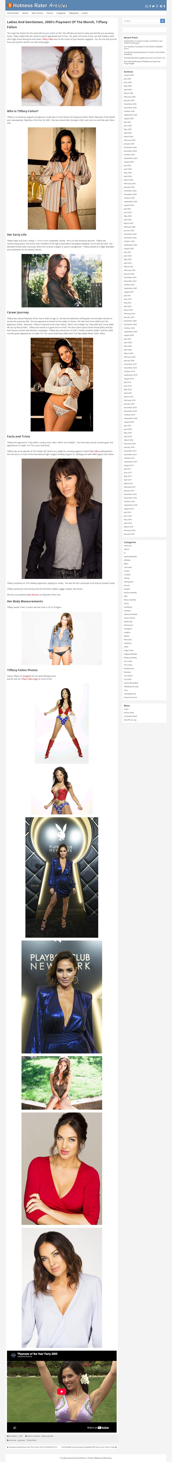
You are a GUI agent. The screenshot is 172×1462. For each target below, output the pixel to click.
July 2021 (127, 295)
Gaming (127, 610)
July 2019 (127, 382)
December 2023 (130, 190)
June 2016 (128, 516)
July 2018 (127, 425)
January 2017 (129, 490)
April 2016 (128, 523)
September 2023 (130, 201)
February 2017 (129, 487)
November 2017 (130, 454)
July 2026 (127, 78)
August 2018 (129, 422)
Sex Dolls (127, 679)
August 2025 (129, 118)
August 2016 (129, 508)
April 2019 (128, 393)
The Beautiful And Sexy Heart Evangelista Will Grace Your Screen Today (88, 1447)
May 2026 (128, 86)
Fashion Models (130, 592)
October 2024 (129, 154)
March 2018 (128, 440)
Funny (126, 603)
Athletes (127, 560)
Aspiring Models (130, 556)
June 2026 (128, 82)
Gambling (128, 607)
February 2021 (129, 313)
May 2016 (128, 519)
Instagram (27, 676)
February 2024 (129, 183)
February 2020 (129, 357)
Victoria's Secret (130, 697)
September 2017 (130, 461)
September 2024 (130, 158)
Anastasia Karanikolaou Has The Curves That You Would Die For (32, 1447)
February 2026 (129, 97)
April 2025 (128, 133)
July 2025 (127, 122)
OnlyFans (128, 643)
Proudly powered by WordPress (73, 1458)
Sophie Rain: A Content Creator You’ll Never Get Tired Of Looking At (143, 42)
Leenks (85, 13)
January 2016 (129, 534)
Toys (126, 690)
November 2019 (130, 368)
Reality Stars (129, 668)
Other (126, 647)
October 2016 (129, 501)
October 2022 (129, 241)
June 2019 (128, 386)
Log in (126, 709)
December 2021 (130, 277)
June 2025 (128, 125)
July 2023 (127, 209)
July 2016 (127, 512)
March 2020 (128, 353)
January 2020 (129, 360)
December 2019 (130, 364)
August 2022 (129, 248)
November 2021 (130, 281)
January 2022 (129, 274)
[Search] (162, 21)
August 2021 (129, 292)
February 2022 (129, 270)
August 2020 (129, 335)
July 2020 (127, 339)
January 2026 (129, 100)
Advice (126, 549)
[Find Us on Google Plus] (157, 6)
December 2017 (130, 451)
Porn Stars (128, 665)
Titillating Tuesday (131, 686)
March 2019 (128, 396)
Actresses (128, 545)
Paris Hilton (95, 451)
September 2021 (130, 288)
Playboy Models (47, 1436)
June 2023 (128, 212)
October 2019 (129, 371)
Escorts (127, 585)
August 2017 (129, 465)
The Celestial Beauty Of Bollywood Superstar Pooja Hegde (142, 62)
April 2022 (128, 263)
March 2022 (128, 266)
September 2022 (130, 245)
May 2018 (128, 433)
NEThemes (107, 1458)
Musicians (128, 639)
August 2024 (129, 162)
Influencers (128, 625)
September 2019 (130, 375)
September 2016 (130, 505)
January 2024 (129, 187)
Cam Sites (128, 567)
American (12, 1440)
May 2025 (128, 129)
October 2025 (129, 111)
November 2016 (130, 498)
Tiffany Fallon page (29, 679)
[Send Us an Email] (146, 6)
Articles (25, 13)
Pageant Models (130, 654)
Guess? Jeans (129, 618)
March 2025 (128, 136)
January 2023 (129, 230)
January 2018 (129, 447)
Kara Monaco (33, 594)
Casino (127, 571)
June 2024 (128, 169)
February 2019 (129, 400)
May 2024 (128, 172)
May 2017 (128, 476)
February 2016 (129, 530)
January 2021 (129, 317)
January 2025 (129, 144)
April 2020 (128, 349)
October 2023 (129, 198)
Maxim (126, 636)
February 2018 (129, 443)
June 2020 (128, 342)
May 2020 (128, 346)
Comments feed (130, 716)
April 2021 (128, 306)
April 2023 (128, 219)
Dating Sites (129, 582)
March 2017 (128, 483)
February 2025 (129, 140)
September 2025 (130, 115)
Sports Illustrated (131, 683)
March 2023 (128, 223)
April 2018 (128, 436)
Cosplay (127, 574)
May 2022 (128, 259)
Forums (49, 13)
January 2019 (129, 404)
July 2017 (127, 469)
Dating (126, 578)
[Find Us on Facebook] (150, 6)
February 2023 (129, 227)
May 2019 (128, 389)
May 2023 (128, 216)
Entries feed (129, 712)
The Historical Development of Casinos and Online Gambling (144, 53)
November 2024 (130, 151)
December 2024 (130, 147)
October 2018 (129, 415)
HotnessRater (13, 13)
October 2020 (129, 328)
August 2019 (129, 378)
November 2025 (130, 107)
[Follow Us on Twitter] (153, 6)
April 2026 (128, 89)
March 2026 (128, 93)
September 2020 (130, 331)
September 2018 (130, 418)
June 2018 (128, 429)
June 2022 (128, 256)
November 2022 (130, 237)
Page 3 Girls (129, 650)
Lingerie (127, 632)
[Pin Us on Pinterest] (161, 6)
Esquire (127, 589)
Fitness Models (130, 600)
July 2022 (127, 252)
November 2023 (130, 194)
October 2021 (129, 284)
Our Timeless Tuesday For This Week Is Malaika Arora (143, 47)
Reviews (127, 672)
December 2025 (130, 104)
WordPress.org (130, 720)
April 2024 (128, 176)
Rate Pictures (37, 13)
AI (124, 553)
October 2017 (129, 458)
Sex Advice (128, 675)
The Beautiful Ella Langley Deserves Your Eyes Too (144, 58)
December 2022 (130, 234)
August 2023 (129, 205)
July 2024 (127, 165)
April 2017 (128, 480)
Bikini (126, 563)
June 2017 (128, 472)
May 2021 (128, 302)
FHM (125, 596)
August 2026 (129, 75)
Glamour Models (33, 1436)
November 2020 (130, 324)
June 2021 (128, 299)
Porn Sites (128, 661)
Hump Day (128, 621)
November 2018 (130, 411)
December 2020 (130, 321)
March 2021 (128, 310)
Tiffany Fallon (47, 39)
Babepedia (73, 13)
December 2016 (130, 494)
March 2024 (128, 180)
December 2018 (130, 407)
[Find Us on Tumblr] (164, 6)
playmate (21, 1440)
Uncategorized (130, 694)
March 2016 (128, 527)
